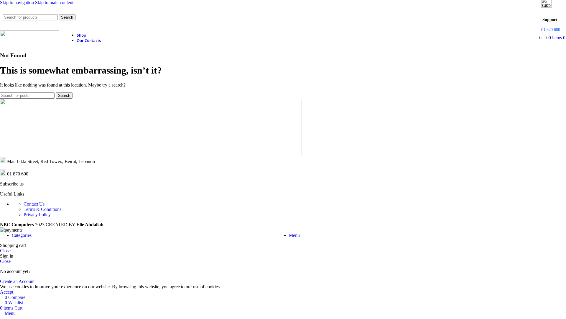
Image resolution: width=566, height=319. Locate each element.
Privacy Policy (37, 214)
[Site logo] (29, 46)
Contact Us (34, 203)
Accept (6, 291)
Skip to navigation (17, 2)
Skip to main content (54, 2)
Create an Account (17, 281)
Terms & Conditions (42, 209)
